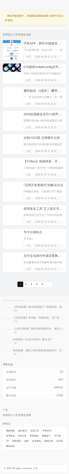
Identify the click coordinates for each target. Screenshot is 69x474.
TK (7, 441)
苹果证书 (47, 430)
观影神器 (10, 430)
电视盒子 (46, 436)
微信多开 (22, 430)
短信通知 (36, 441)
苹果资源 (34, 436)
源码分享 (48, 441)
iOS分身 (22, 436)
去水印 (59, 441)
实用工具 (34, 430)
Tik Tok (57, 436)
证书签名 (10, 436)
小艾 (28, 56)
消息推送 (16, 441)
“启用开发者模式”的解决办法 (43, 185)
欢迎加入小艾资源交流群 (17, 34)
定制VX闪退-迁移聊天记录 (42, 138)
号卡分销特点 (33, 232)
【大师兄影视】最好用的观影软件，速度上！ (38, 328)
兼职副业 (10, 446)
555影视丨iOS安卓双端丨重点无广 (32, 339)
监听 (26, 441)
